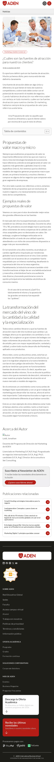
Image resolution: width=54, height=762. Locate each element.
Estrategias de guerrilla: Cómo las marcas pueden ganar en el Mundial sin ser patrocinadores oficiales (22, 526)
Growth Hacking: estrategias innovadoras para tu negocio (22, 502)
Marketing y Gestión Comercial (14, 52)
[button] (48, 502)
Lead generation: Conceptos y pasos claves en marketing (20, 509)
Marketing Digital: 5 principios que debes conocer (22, 533)
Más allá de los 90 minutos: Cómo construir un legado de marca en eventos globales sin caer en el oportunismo (22, 518)
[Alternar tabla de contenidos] (46, 131)
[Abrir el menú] (49, 3)
